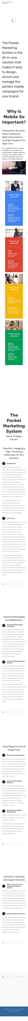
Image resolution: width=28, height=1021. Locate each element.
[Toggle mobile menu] (25, 4)
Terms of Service (20, 983)
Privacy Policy (20, 981)
